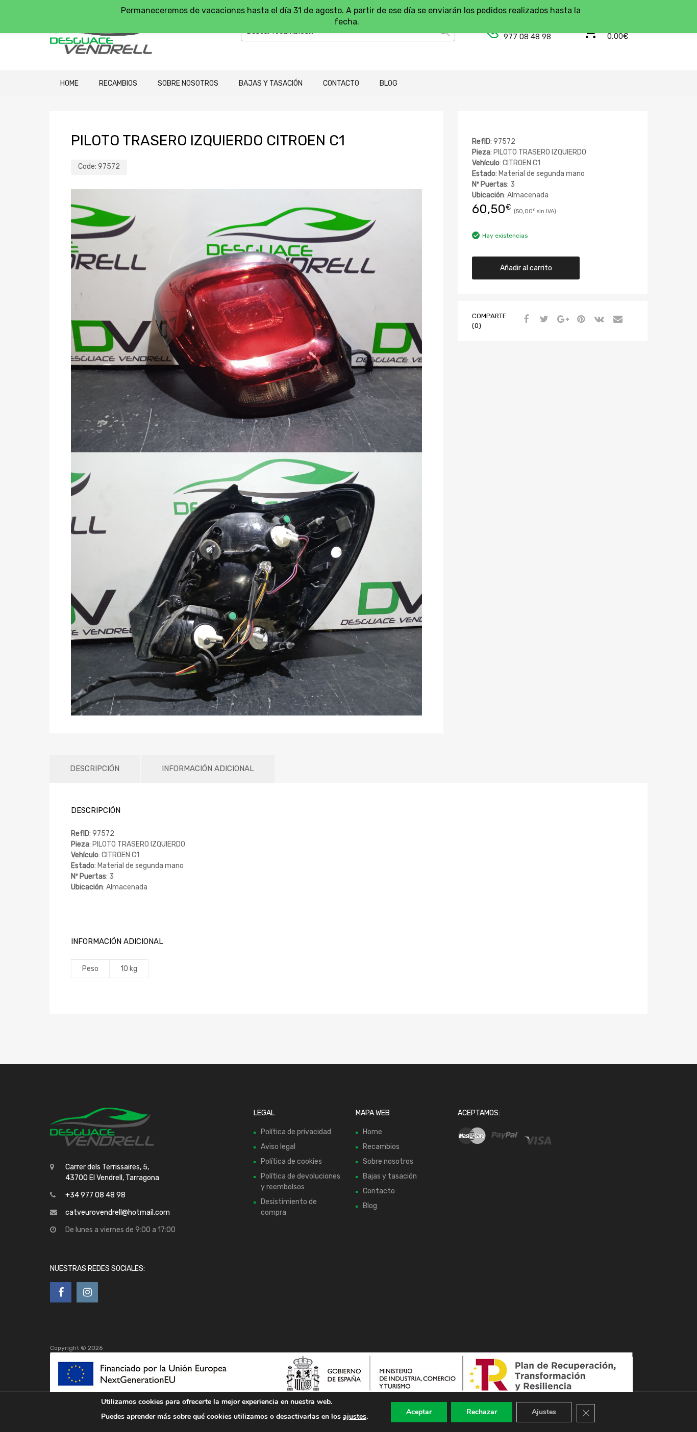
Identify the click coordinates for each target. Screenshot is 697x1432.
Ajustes (544, 1412)
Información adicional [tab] (208, 768)
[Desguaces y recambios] (93, 35)
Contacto (341, 83)
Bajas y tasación (271, 83)
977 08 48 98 (527, 36)
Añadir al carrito (526, 268)
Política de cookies (291, 1161)
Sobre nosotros (188, 83)
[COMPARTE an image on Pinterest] (579, 319)
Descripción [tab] (94, 768)
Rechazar (481, 1412)
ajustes (354, 1416)
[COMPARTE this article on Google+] (561, 319)
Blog (388, 83)
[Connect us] (60, 1292)
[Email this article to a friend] (616, 319)
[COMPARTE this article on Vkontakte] (598, 319)
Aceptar (419, 1412)
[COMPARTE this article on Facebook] (524, 319)
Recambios (118, 83)
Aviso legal (278, 1146)
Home (69, 83)
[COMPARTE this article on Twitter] (543, 319)
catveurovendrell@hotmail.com (117, 1212)
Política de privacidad (296, 1132)
